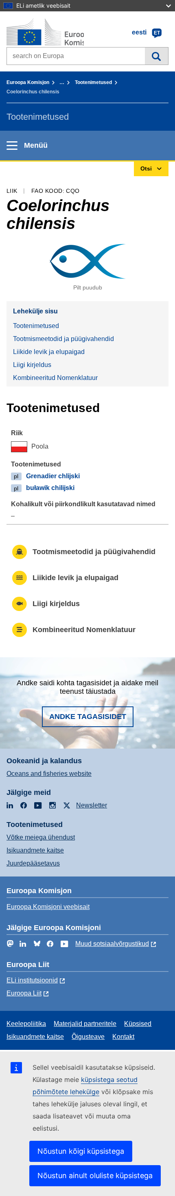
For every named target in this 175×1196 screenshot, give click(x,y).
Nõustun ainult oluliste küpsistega (95, 1175)
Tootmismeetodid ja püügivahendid (63, 338)
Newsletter (91, 805)
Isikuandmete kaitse (35, 850)
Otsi (156, 56)
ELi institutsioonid (32, 980)
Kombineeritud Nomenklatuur (55, 377)
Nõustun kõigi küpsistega (80, 1151)
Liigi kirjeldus (32, 364)
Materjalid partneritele (85, 1023)
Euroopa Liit (24, 993)
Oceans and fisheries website (49, 773)
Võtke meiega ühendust (41, 837)
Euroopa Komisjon (28, 82)
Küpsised (137, 1023)
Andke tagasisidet (87, 716)
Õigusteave (88, 1036)
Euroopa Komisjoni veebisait (48, 906)
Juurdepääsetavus (33, 863)
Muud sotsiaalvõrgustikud (112, 943)
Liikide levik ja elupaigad (49, 351)
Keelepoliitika (26, 1023)
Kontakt (123, 1036)
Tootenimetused (93, 82)
